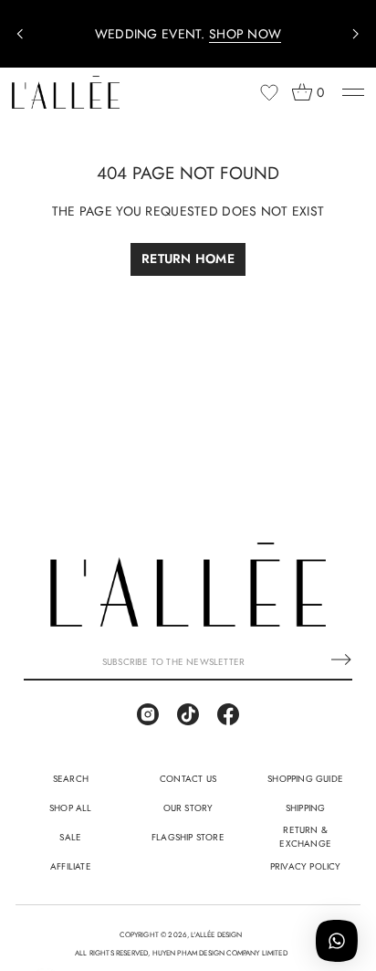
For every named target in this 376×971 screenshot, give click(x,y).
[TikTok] (188, 714)
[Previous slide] (20, 34)
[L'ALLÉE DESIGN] (66, 92)
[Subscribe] (341, 659)
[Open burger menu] (353, 92)
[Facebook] (228, 714)
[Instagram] (148, 714)
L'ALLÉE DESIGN (216, 934)
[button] (307, 92)
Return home (188, 258)
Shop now (245, 34)
